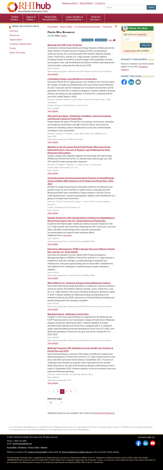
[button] (124, 82)
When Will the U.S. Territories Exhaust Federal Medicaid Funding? (79, 283)
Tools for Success (95, 18)
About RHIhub (86, 3)
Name (64, 36)
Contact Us (100, 3)
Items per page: (54, 399)
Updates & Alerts (69, 3)
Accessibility (12, 447)
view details (52, 74)
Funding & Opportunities (21, 44)
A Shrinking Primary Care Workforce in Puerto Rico (72, 79)
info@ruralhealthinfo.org (22, 444)
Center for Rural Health (37, 452)
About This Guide (17, 53)
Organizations (16, 40)
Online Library (14, 18)
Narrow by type (87, 40)
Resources (14, 35)
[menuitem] (15, 18)
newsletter (141, 34)
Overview (14, 31)
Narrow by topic (101, 40)
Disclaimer (22, 447)
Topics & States (31, 18)
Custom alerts (129, 51)
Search (151, 7)
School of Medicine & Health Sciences (77, 452)
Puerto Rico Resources (104, 413)
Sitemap (44, 447)
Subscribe (145, 45)
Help (110, 40)
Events (13, 48)
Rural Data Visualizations (50, 18)
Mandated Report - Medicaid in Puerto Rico (68, 314)
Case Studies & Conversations (74, 18)
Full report (67, 235)
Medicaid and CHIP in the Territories (64, 45)
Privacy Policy (33, 447)
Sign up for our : (135, 34)
